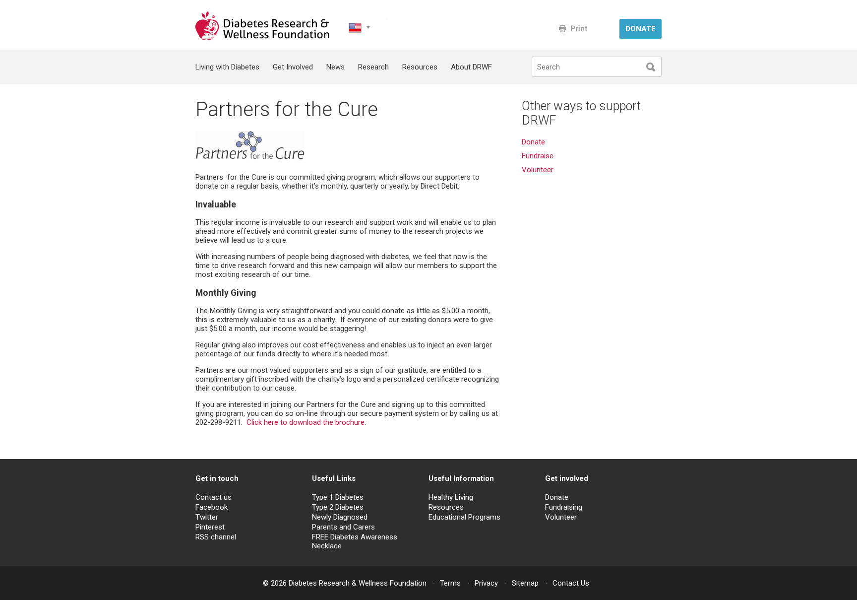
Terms (450, 583)
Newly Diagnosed (339, 517)
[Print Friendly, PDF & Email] (573, 28)
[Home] (263, 37)
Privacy (486, 583)
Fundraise (537, 155)
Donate (533, 141)
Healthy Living (450, 497)
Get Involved (293, 67)
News (335, 67)
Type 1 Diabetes (338, 497)
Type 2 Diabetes (338, 507)
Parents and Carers (343, 527)
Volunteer (538, 169)
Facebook (211, 507)
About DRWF (471, 67)
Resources (419, 67)
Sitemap (525, 583)
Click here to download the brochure (305, 422)
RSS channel (215, 537)
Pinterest (210, 527)
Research (373, 67)
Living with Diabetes (227, 67)
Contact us (213, 497)
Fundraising (563, 507)
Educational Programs (464, 517)
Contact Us (570, 583)
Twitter (206, 517)
